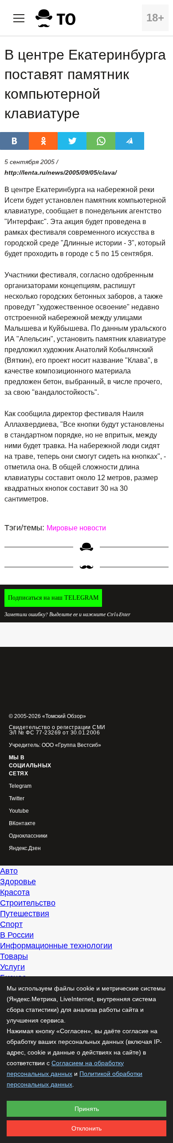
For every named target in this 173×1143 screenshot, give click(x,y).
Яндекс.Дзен (25, 848)
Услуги (12, 967)
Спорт (11, 924)
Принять (87, 1108)
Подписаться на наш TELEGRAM (53, 597)
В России (17, 934)
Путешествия (24, 913)
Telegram (20, 786)
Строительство (27, 902)
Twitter (16, 799)
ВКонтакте (22, 823)
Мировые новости (76, 528)
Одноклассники (28, 836)
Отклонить (86, 1128)
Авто (9, 870)
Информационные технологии (56, 945)
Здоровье (18, 881)
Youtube (19, 811)
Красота (15, 892)
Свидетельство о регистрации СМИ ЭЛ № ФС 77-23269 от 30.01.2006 (57, 730)
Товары (14, 956)
